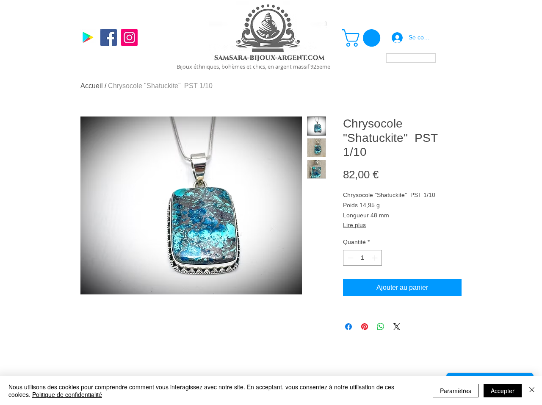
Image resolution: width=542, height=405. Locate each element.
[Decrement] (349, 257)
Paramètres (455, 390)
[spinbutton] (362, 257)
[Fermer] (532, 390)
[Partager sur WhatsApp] (381, 327)
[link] (363, 38)
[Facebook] (108, 37)
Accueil (91, 85)
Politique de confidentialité (67, 394)
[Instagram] (129, 37)
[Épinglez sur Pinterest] (364, 327)
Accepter (502, 390)
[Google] (88, 37)
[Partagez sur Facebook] (348, 327)
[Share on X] (397, 327)
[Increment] (375, 257)
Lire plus (354, 225)
